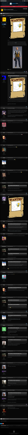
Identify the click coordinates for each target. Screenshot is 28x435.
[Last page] (5, 13)
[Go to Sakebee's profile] (2, 10)
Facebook (14, 431)
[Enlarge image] (17, 57)
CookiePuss (16, 380)
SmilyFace (4, 325)
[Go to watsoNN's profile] (4, 162)
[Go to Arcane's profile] (4, 238)
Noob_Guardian (4, 377)
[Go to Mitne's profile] (4, 410)
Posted (10, 15)
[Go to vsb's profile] (4, 78)
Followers (24, 8)
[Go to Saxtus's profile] (4, 137)
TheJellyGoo (4, 272)
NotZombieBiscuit (18, 353)
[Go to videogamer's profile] (4, 125)
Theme (14, 430)
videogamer (4, 120)
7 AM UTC (15, 42)
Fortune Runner (4, 246)
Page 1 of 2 (7, 13)
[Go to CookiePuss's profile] (4, 367)
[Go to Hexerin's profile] (4, 113)
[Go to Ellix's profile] (4, 150)
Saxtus (4, 132)
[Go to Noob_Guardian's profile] (4, 382)
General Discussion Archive (14, 10)
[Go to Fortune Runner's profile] (4, 187)
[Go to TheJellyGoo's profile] (4, 277)
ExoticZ (4, 170)
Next (3, 13)
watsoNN (4, 157)
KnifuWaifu (4, 194)
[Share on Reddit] (3, 423)
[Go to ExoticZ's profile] (4, 175)
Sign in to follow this (3, 8)
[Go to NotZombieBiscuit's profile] (4, 343)
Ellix (4, 145)
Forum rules (14, 6)
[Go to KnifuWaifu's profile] (4, 199)
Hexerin (4, 108)
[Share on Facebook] (2, 423)
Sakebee (5, 10)
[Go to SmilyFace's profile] (4, 329)
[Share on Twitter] (0, 423)
